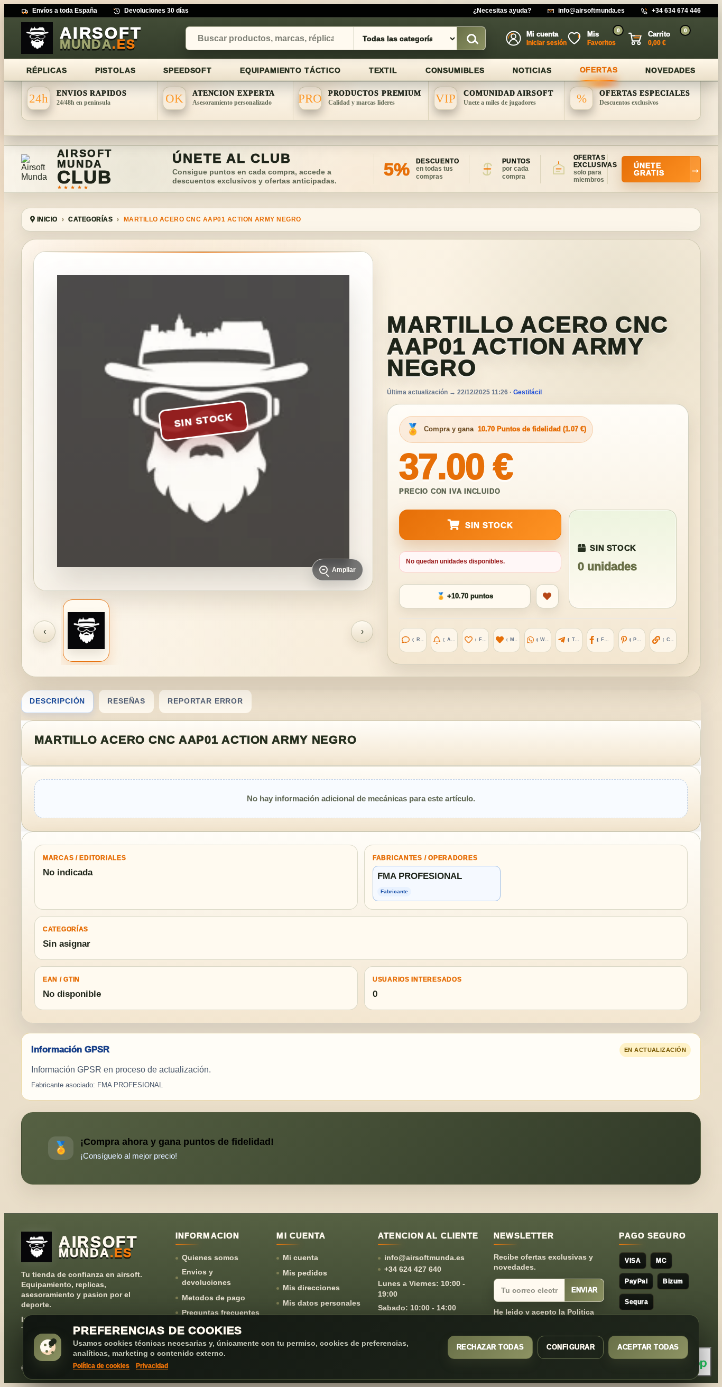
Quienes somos (210, 1257)
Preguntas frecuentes (221, 1312)
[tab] (57, 701)
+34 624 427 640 (412, 1269)
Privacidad (152, 1366)
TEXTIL (383, 70)
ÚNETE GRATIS (667, 169)
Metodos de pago (213, 1297)
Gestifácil (527, 392)
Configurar (571, 1347)
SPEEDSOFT (187, 70)
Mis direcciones (311, 1287)
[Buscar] (471, 39)
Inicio (46, 219)
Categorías (90, 219)
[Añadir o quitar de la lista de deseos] (547, 596)
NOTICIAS (532, 70)
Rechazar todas (490, 1347)
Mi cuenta (300, 1257)
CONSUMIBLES (455, 70)
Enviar (584, 1290)
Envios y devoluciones (206, 1277)
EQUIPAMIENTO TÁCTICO (290, 70)
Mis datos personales (321, 1303)
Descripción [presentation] (57, 701)
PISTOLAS (115, 70)
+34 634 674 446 (676, 10)
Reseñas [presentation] (126, 701)
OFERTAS (599, 70)
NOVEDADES (670, 70)
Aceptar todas (648, 1347)
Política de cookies (101, 1366)
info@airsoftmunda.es (591, 10)
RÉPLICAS (46, 70)
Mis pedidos (305, 1273)
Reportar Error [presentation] (205, 701)
